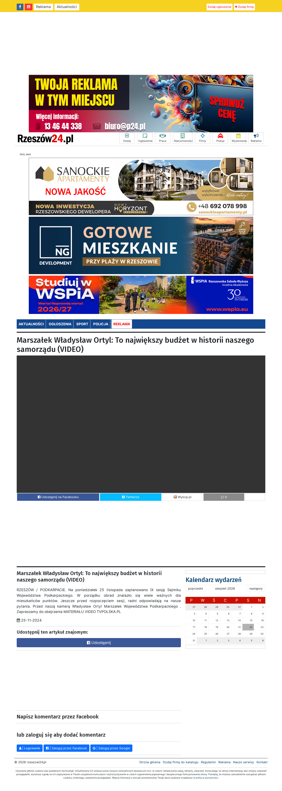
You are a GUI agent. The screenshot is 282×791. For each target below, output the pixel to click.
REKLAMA (121, 324)
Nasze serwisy (243, 762)
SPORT (82, 324)
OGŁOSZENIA (60, 324)
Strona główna (149, 762)
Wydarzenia (239, 140)
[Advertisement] (141, 43)
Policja (220, 140)
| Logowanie (30, 748)
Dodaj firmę (245, 7)
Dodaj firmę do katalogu (180, 762)
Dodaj (127, 140)
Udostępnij (100, 642)
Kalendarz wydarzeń (214, 579)
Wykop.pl (184, 497)
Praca (162, 140)
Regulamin (208, 762)
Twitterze (132, 497)
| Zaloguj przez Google (113, 748)
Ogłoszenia (145, 140)
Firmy (202, 140)
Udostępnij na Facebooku (59, 497)
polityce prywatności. (207, 777)
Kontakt (262, 762)
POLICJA (100, 324)
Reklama (43, 7)
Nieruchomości (183, 140)
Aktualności (67, 7)
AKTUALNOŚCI (31, 324)
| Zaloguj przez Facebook (68, 748)
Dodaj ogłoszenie (219, 7)
